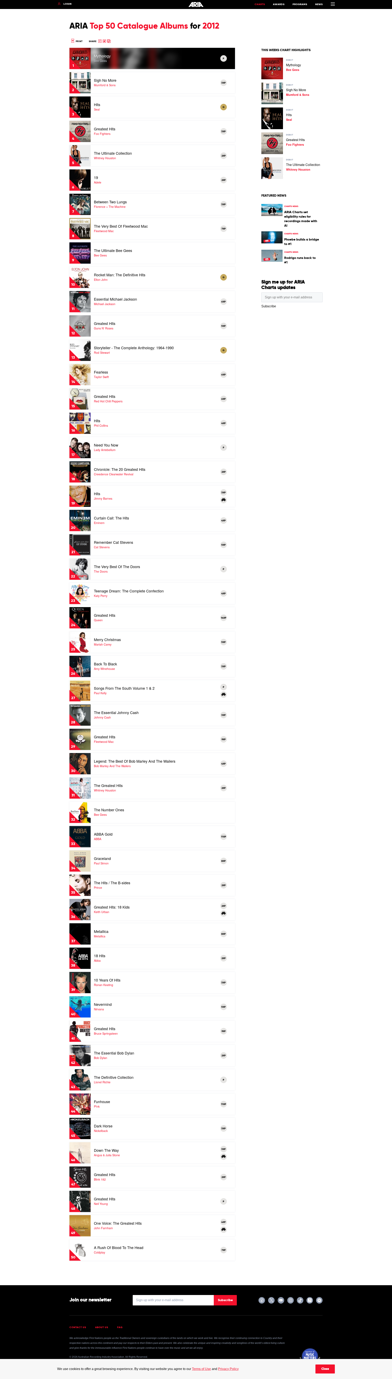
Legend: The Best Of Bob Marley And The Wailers (134, 761)
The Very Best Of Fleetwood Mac (121, 226)
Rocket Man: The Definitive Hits (119, 274)
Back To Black (105, 663)
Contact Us (77, 1327)
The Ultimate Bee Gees (113, 250)
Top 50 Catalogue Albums (139, 26)
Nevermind (103, 1004)
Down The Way (106, 1150)
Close (325, 1369)
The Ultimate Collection (113, 153)
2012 (211, 26)
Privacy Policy (228, 1369)
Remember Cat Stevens (113, 542)
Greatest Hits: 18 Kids (112, 907)
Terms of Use (201, 1369)
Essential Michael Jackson (115, 299)
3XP (223, 83)
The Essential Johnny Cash (116, 712)
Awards (279, 4)
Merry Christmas (107, 639)
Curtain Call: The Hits (111, 517)
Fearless (101, 372)
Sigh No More (105, 80)
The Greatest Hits (108, 785)
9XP (224, 739)
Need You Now (106, 445)
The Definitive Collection (114, 1077)
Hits (97, 104)
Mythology (102, 55)
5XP (223, 326)
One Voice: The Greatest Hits (118, 1223)
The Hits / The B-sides (112, 882)
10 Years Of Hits (107, 980)
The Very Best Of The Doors (117, 566)
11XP (223, 837)
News (319, 4)
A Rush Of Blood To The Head (118, 1247)
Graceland (102, 858)
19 (96, 177)
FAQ (120, 1327)
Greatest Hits (104, 128)
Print (79, 41)
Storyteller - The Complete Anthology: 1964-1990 (134, 347)
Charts (260, 4)
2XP (224, 156)
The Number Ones (109, 809)
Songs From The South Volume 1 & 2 (124, 688)
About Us (101, 1327)
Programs (300, 4)
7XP (224, 229)
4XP (223, 423)
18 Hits (99, 955)
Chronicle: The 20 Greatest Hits (119, 469)
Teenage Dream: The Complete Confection (129, 590)
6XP (223, 302)
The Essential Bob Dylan (114, 1053)
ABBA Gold (103, 834)
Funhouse (102, 1101)
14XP (223, 618)
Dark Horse (103, 1125)
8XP (223, 861)
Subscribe (225, 1300)
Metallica (101, 931)
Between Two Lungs (110, 201)
